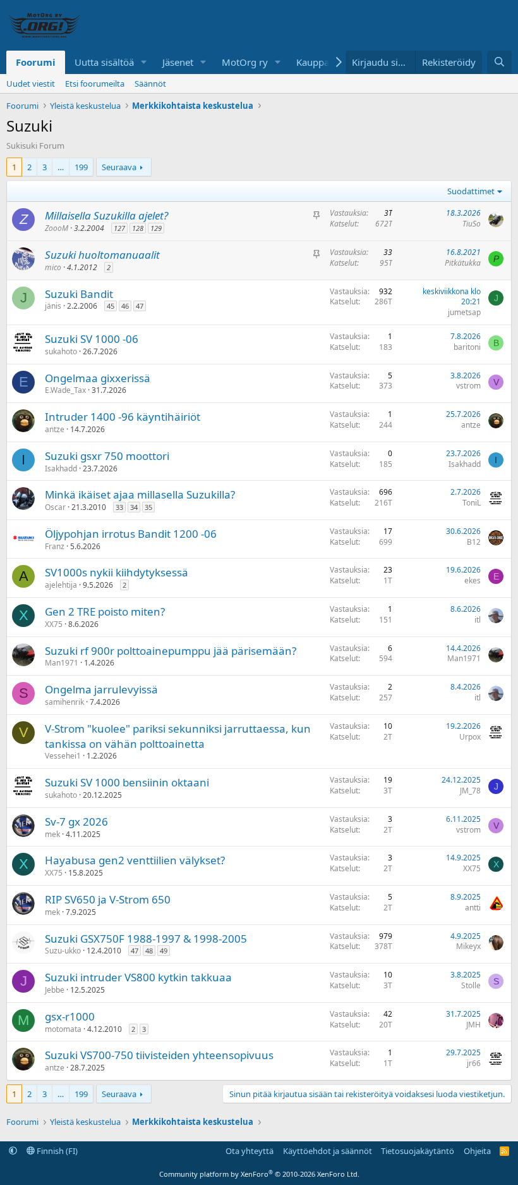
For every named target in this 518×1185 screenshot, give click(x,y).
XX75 (54, 624)
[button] (144, 62)
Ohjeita (477, 1151)
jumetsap (464, 312)
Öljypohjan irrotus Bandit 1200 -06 (131, 533)
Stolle (471, 985)
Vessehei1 (63, 755)
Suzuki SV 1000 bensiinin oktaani (127, 782)
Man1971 (61, 662)
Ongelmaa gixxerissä (97, 378)
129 (156, 228)
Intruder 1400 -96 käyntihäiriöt (122, 416)
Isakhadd (61, 468)
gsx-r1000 (70, 1016)
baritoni (467, 347)
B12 (474, 542)
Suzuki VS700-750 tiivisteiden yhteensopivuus (159, 1055)
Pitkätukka (463, 262)
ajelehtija (61, 585)
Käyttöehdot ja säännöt (327, 1151)
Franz (54, 546)
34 (134, 507)
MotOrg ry (245, 62)
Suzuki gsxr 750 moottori (107, 456)
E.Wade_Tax (65, 390)
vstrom (468, 385)
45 (110, 306)
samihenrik (64, 702)
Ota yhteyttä (250, 1151)
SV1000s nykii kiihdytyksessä (116, 572)
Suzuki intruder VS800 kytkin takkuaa (138, 977)
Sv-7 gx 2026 (76, 821)
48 (149, 950)
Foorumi (36, 62)
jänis (53, 306)
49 (163, 950)
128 (137, 228)
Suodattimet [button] (471, 191)
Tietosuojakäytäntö (417, 1151)
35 (148, 507)
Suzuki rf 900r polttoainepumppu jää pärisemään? (170, 650)
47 (139, 306)
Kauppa (312, 62)
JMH (473, 1024)
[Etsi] (499, 62)
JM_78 (470, 790)
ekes (472, 580)
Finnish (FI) (56, 1151)
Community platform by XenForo (259, 1174)
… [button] (60, 167)
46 (125, 306)
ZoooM (56, 228)
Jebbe (54, 989)
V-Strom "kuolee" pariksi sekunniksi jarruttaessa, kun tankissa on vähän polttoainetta (178, 736)
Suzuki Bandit (79, 294)
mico (53, 267)
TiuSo (471, 223)
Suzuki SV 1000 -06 (91, 339)
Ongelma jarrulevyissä (101, 689)
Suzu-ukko (63, 950)
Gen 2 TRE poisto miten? (105, 611)
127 (119, 228)
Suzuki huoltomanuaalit (102, 254)
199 (81, 167)
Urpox (470, 736)
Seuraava (119, 167)
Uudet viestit (30, 83)
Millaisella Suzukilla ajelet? (106, 215)
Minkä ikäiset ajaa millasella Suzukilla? (140, 494)
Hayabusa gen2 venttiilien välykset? (135, 860)
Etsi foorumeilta (94, 83)
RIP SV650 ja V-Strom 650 (108, 899)
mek (52, 834)
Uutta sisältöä (104, 62)
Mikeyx (468, 946)
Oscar (55, 507)
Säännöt (150, 83)
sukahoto (61, 351)
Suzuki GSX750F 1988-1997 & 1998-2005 (146, 938)
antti (473, 907)
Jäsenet (177, 62)
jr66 (474, 1063)
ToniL (471, 502)
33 (119, 507)
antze (54, 429)
